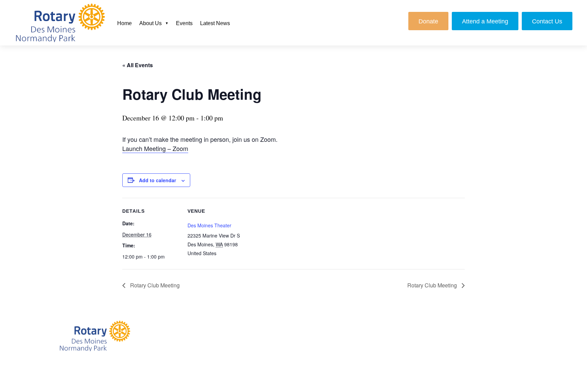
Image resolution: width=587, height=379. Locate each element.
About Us (150, 23)
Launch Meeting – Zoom (155, 148)
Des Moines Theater (209, 225)
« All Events (137, 65)
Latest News (215, 23)
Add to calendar (157, 180)
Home (124, 23)
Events (184, 23)
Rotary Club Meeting (154, 285)
